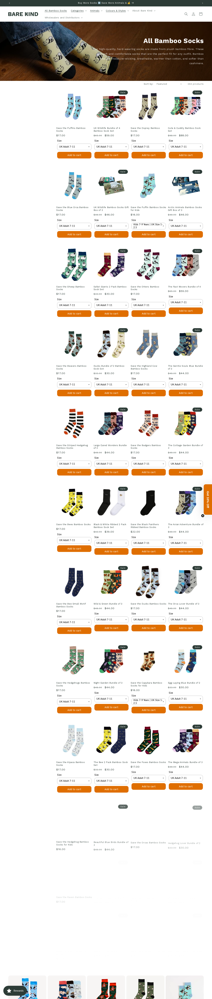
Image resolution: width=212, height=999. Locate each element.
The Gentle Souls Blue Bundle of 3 (185, 367)
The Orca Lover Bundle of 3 (184, 604)
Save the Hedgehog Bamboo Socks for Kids (72, 843)
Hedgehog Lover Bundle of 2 (184, 841)
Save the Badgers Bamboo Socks (146, 446)
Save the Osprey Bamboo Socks (145, 129)
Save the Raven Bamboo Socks (74, 894)
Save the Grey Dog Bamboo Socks (72, 949)
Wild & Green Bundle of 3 (108, 604)
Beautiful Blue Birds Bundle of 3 (111, 843)
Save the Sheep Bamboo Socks (70, 288)
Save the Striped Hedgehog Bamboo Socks (72, 446)
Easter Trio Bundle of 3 (107, 948)
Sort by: (148, 84)
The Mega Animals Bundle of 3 (185, 762)
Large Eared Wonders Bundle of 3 (110, 446)
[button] (78, 10)
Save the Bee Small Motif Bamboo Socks (71, 605)
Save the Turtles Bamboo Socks (145, 896)
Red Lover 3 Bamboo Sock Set (185, 948)
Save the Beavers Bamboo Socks (71, 367)
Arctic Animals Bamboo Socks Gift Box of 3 (185, 208)
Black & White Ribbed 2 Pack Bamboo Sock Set (110, 525)
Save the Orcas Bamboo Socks (148, 841)
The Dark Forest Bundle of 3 (110, 894)
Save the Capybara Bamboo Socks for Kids (146, 684)
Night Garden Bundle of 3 (108, 683)
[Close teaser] (202, 515)
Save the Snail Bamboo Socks (148, 948)
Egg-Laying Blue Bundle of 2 (184, 683)
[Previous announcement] (9, 3)
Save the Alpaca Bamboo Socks (70, 763)
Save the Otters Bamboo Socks (145, 288)
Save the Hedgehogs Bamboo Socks (73, 684)
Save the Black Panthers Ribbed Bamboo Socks (145, 525)
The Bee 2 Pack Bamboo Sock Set (111, 763)
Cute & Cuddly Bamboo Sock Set (184, 129)
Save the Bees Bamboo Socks (73, 524)
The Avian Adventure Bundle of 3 (185, 525)
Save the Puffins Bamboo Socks (71, 129)
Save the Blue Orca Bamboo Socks (72, 208)
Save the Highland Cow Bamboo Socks (144, 367)
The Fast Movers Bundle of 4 (184, 286)
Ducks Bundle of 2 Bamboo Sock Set (109, 367)
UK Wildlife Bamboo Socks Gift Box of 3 (111, 208)
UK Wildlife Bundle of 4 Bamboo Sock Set (107, 129)
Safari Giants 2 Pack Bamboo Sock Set (110, 288)
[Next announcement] (202, 3)
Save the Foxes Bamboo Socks (148, 762)
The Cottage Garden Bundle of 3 (185, 446)
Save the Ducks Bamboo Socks (148, 604)
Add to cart (74, 155)
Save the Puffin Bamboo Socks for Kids (148, 208)
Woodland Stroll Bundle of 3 (184, 894)
